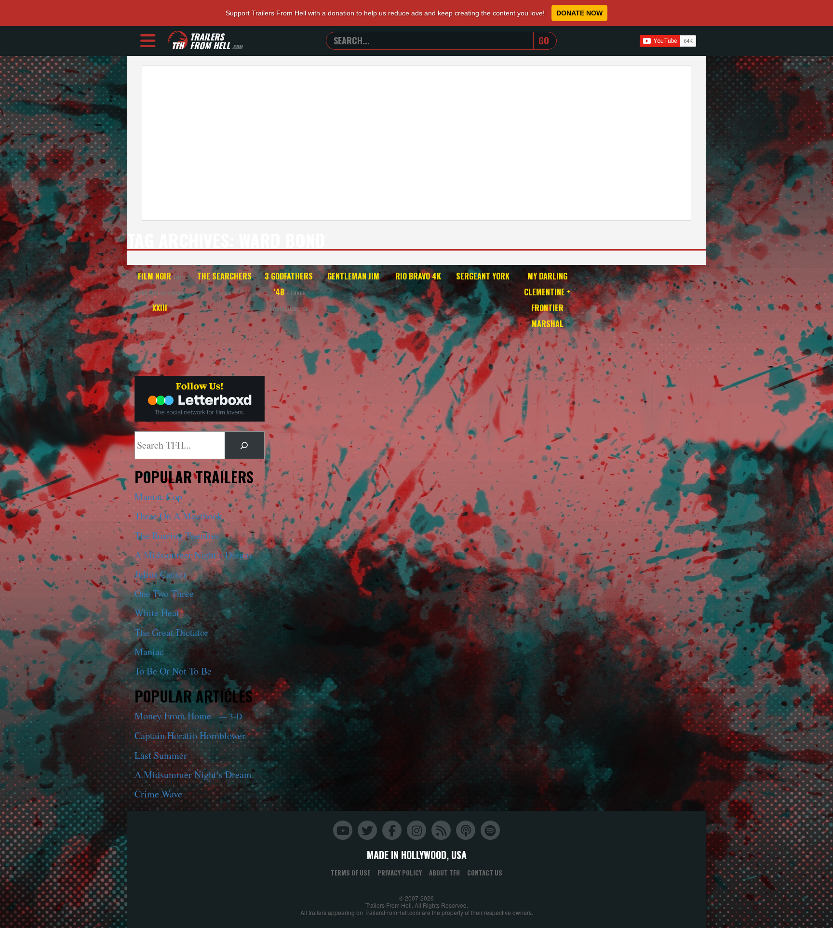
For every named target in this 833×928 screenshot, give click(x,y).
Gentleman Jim (353, 276)
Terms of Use (350, 872)
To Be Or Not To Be (173, 670)
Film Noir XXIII (160, 292)
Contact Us (484, 872)
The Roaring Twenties (176, 535)
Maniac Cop (158, 496)
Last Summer (160, 755)
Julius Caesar (160, 574)
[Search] (244, 445)
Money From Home (188, 715)
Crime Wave (158, 793)
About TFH (444, 872)
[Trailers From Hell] (178, 41)
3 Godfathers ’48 (289, 291)
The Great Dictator (171, 632)
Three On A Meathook (178, 515)
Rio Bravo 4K (418, 276)
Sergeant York (483, 276)
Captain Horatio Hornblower (189, 735)
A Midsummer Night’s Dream (193, 554)
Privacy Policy (399, 872)
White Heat (156, 612)
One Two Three (164, 593)
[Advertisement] (416, 143)
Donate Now (579, 13)
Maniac (149, 651)
